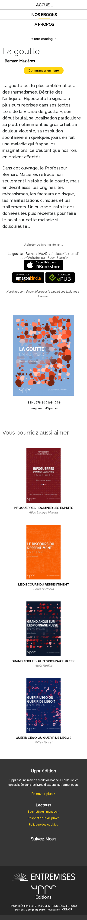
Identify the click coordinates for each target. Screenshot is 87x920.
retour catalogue (43, 39)
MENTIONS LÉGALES (57, 905)
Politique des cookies (43, 824)
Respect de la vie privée (43, 818)
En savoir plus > (43, 794)
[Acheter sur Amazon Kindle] (28, 282)
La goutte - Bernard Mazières (30, 254)
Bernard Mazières (20, 61)
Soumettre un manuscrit (43, 811)
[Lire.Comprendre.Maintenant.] (43, 893)
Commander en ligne (44, 70)
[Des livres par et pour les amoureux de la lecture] (43, 877)
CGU (74, 905)
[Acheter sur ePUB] (60, 282)
